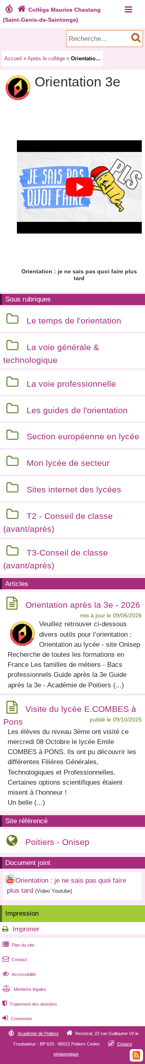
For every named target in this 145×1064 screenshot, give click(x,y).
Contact (14, 959)
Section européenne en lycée (83, 436)
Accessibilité (19, 974)
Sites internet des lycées (74, 489)
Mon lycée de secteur (68, 462)
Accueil (13, 58)
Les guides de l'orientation (77, 410)
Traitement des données (29, 1004)
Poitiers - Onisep (57, 842)
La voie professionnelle (71, 383)
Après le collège (46, 58)
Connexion (17, 1018)
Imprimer (25, 929)
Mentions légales (24, 989)
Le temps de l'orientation (74, 320)
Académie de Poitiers (38, 1033)
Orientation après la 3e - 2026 (82, 604)
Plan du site (18, 945)
